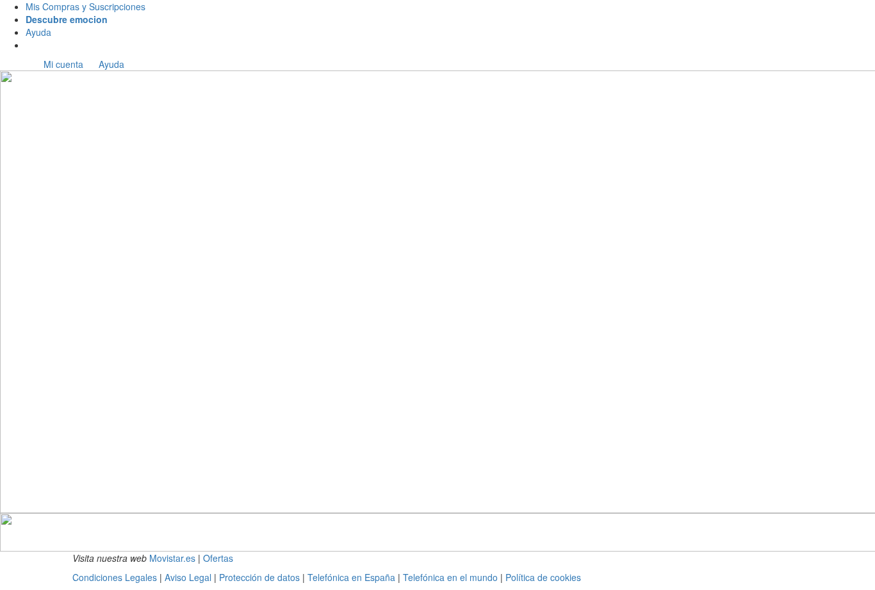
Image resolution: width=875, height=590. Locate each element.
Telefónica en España (351, 577)
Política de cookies (543, 577)
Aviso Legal (188, 577)
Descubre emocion (67, 19)
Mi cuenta (63, 64)
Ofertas (218, 558)
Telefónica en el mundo (450, 577)
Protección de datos (260, 577)
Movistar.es (172, 558)
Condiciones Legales (115, 577)
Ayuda (38, 32)
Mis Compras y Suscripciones (85, 6)
